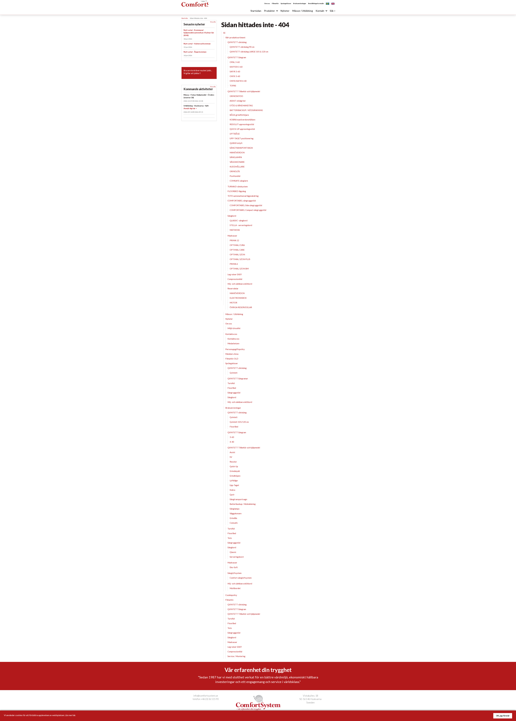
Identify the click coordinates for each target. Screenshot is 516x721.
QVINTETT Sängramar (237, 378)
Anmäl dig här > (190, 108)
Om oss (267, 3)
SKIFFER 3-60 (236, 67)
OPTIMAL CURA (237, 245)
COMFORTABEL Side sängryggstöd (246, 205)
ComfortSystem (201, 7)
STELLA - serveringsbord (241, 225)
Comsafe (234, 523)
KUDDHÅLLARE (237, 166)
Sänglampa (234, 508)
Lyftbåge (234, 480)
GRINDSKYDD (236, 96)
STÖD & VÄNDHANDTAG (241, 105)
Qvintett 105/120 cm (239, 422)
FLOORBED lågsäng (236, 191)
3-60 (232, 437)
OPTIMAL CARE (237, 250)
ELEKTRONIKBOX (238, 298)
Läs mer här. (70, 715)
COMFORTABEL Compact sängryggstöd (248, 210)
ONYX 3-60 (235, 76)
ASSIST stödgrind (237, 101)
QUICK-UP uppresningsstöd (242, 129)
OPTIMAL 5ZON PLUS (240, 259)
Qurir (232, 494)
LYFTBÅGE (235, 133)
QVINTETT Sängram (236, 57)
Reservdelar (232, 288)
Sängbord (231, 216)
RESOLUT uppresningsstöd (242, 124)
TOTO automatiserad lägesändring (243, 196)
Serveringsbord (236, 557)
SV (231, 457)
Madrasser (232, 235)
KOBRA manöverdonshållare (242, 119)
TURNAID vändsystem (237, 186)
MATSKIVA (235, 230)
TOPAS (233, 85)
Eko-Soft (234, 567)
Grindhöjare (235, 476)
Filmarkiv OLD (231, 358)
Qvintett (233, 373)
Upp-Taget (234, 485)
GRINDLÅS (235, 171)
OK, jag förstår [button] (503, 716)
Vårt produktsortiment (235, 37)
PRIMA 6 (234, 264)
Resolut (233, 461)
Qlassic (233, 552)
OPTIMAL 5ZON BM (239, 268)
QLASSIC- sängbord (238, 220)
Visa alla (213, 22)
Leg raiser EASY (234, 274)
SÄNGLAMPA (236, 157)
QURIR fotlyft (236, 143)
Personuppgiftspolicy (235, 349)
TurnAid (231, 383)
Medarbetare (233, 343)
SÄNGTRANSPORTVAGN (241, 148)
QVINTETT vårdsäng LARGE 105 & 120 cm (249, 51)
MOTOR (233, 302)
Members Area (231, 354)
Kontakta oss (231, 334)
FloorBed (231, 388)
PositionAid (235, 176)
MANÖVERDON (237, 152)
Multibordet (235, 588)
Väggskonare (235, 513)
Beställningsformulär (316, 3)
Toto (229, 538)
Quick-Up (234, 466)
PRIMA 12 (234, 240)
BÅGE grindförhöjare (239, 115)
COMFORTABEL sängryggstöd (241, 200)
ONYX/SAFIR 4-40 (238, 81)
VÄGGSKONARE (237, 162)
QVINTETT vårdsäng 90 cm (242, 47)
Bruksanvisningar (299, 3)
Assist (232, 452)
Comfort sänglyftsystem (241, 578)
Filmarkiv (275, 3)
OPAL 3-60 (235, 62)
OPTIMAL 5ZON (237, 254)
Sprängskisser (286, 3)
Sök (332, 10)
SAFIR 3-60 (235, 71)
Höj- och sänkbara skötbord (239, 284)
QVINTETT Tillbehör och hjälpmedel (243, 91)
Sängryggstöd (233, 392)
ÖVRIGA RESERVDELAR (241, 307)
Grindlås (233, 518)
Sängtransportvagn (238, 499)
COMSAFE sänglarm (239, 181)
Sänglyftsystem (234, 573)
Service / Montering (236, 656)
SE (224, 33)
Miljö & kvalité (233, 328)
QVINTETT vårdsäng (237, 42)
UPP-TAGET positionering (241, 138)
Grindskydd (235, 471)
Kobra (232, 490)
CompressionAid (234, 279)
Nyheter (229, 319)
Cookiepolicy (231, 595)
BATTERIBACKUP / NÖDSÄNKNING (246, 110)
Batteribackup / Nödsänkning (243, 504)
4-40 (232, 442)
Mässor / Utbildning (234, 314)
